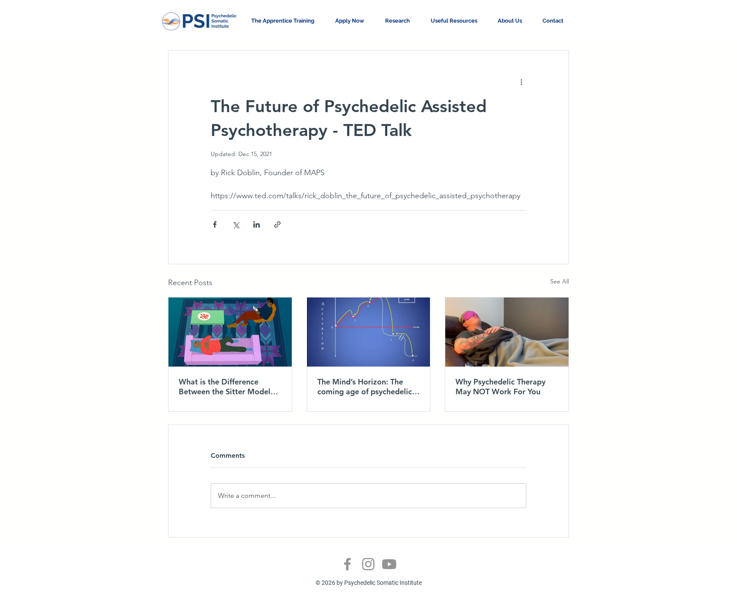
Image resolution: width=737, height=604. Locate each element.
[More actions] (521, 81)
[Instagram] (368, 564)
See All (559, 281)
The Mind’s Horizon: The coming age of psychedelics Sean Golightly (366, 386)
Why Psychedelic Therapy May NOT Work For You (500, 386)
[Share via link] (277, 224)
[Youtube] (389, 564)
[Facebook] (347, 564)
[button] (354, 21)
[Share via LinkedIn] (256, 224)
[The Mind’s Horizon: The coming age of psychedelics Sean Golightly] (368, 332)
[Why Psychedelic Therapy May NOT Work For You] (507, 332)
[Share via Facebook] (215, 224)
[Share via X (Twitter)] (236, 224)
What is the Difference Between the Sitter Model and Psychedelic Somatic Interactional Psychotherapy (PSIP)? (228, 386)
